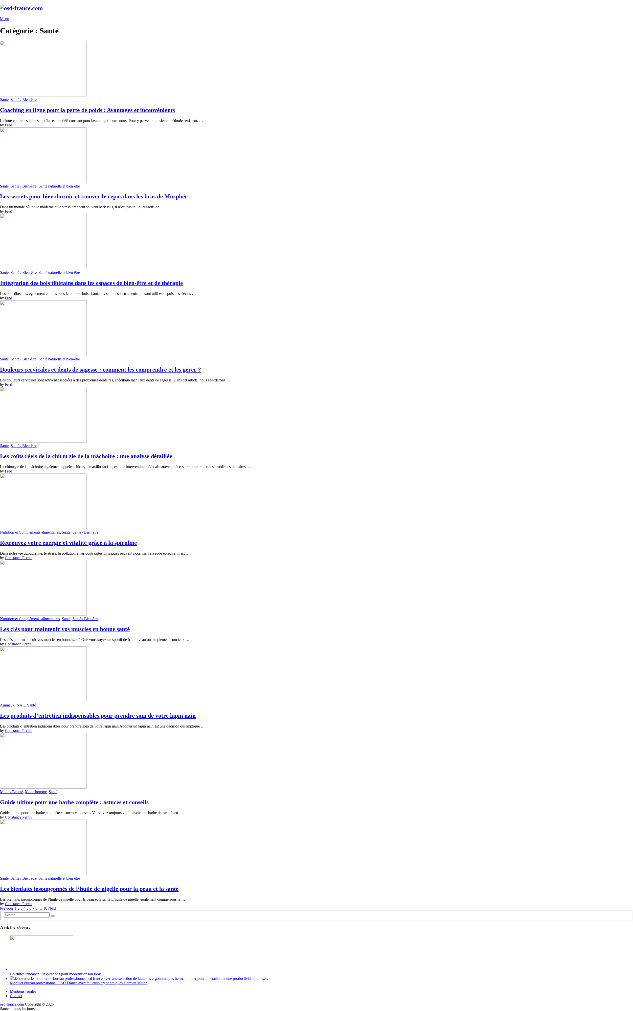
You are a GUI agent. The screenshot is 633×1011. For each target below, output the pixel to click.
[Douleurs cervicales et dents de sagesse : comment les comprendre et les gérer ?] (316, 328)
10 (45, 908)
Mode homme (36, 792)
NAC (21, 705)
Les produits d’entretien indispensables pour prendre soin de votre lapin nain (98, 715)
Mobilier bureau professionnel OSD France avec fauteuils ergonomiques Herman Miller (78, 983)
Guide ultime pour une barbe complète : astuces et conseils (74, 802)
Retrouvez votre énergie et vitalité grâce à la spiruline (68, 543)
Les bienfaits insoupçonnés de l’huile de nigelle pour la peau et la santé (89, 889)
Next (52, 908)
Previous (7, 908)
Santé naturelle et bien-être (59, 186)
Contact (16, 996)
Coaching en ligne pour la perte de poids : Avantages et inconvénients (87, 110)
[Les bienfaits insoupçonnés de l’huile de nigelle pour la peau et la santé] (316, 848)
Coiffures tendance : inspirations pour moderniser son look (55, 974)
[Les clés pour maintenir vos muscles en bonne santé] (316, 588)
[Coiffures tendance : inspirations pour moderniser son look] (41, 969)
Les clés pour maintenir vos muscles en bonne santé (65, 629)
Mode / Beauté (11, 792)
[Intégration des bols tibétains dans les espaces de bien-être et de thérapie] (316, 242)
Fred (8, 125)
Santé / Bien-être (24, 99)
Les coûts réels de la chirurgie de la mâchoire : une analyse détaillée (86, 456)
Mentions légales (23, 991)
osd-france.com (12, 1004)
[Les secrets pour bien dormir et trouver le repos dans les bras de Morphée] (316, 155)
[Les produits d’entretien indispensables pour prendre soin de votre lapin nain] (316, 674)
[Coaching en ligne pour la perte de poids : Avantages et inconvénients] (316, 69)
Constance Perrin (18, 558)
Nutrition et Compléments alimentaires (30, 532)
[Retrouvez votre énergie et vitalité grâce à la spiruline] (316, 501)
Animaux (7, 705)
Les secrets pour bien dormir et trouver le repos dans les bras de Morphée (94, 196)
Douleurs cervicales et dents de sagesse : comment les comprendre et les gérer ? (100, 369)
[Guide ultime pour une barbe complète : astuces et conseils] (316, 761)
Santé (4, 99)
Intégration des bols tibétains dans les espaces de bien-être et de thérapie (91, 283)
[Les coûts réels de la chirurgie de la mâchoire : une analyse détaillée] (316, 415)
